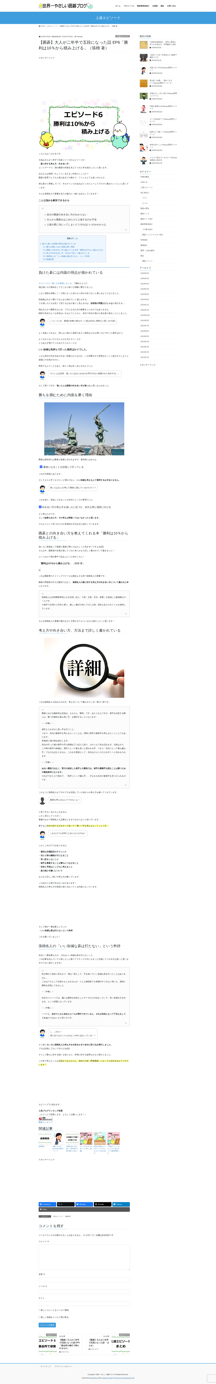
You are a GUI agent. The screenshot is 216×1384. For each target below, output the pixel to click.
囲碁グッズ (144, 214)
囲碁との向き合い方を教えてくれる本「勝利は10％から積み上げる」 (74, 250)
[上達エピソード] (48, 1343)
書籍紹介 (68, 1216)
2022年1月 (144, 305)
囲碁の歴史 (144, 208)
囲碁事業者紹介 (146, 224)
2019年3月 (144, 347)
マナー (145, 198)
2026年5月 (144, 273)
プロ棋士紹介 (147, 229)
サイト (42, 1298)
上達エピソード (122, 36)
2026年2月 (144, 278)
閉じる (74, 238)
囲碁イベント (147, 261)
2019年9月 (144, 320)
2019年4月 (144, 342)
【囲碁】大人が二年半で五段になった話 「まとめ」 (99, 1343)
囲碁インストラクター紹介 (152, 235)
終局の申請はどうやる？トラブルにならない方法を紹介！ (100, 1150)
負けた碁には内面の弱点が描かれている (58, 244)
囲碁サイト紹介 (146, 219)
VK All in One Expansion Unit (124, 1378)
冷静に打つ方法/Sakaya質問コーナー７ (58, 1149)
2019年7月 (144, 326)
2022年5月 (144, 299)
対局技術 (144, 240)
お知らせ (144, 182)
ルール (145, 203)
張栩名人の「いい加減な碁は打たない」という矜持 (66, 256)
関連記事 (48, 259)
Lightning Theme (107, 1378)
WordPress (94, 1378)
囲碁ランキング (46, 1122)
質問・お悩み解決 (147, 250)
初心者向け (144, 193)
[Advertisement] (84, 76)
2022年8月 (144, 294)
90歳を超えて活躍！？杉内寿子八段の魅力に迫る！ (72, 1149)
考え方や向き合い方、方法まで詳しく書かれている (66, 253)
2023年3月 (144, 284)
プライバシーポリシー (63, 1366)
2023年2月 (144, 289)
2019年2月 (144, 352)
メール (43, 1286)
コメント (44, 1241)
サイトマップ (45, 1366)
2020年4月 (144, 310)
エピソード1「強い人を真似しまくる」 (56, 283)
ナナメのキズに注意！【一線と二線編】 (86, 1149)
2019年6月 (144, 331)
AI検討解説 (144, 177)
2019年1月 (144, 357)
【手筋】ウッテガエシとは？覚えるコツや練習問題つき (113, 1150)
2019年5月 (144, 336)
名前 (42, 1274)
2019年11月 (145, 315)
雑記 (142, 256)
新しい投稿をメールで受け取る (55, 1317)
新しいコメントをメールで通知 (55, 1310)
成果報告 (42, 1146)
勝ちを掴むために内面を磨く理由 (58, 247)
